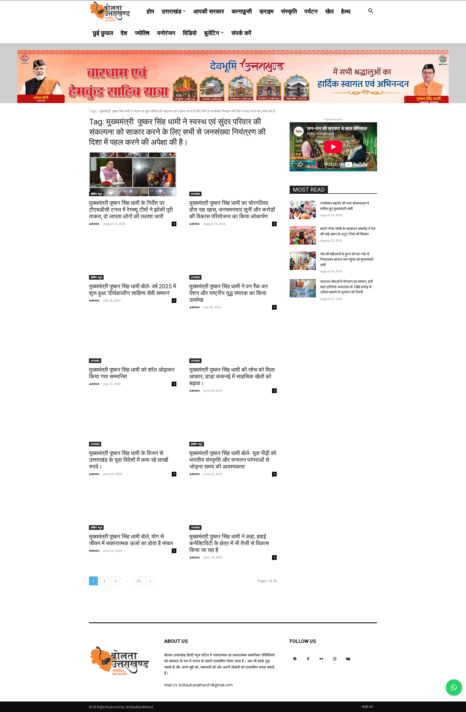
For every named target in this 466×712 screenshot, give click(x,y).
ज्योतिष (142, 33)
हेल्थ (346, 11)
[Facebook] (308, 658)
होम (150, 11)
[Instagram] (335, 658)
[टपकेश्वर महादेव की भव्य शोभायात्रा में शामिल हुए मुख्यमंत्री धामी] (303, 210)
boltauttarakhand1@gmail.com (206, 684)
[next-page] (150, 581)
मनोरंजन (166, 33)
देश (124, 33)
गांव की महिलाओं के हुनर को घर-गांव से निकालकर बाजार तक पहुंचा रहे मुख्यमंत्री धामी (346, 259)
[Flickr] (321, 658)
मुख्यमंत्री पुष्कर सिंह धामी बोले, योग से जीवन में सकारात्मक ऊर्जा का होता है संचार (131, 540)
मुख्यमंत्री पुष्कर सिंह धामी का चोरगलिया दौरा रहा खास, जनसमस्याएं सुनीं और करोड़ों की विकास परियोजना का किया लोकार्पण (232, 210)
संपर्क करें (241, 33)
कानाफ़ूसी (242, 11)
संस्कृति (289, 11)
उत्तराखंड (171, 11)
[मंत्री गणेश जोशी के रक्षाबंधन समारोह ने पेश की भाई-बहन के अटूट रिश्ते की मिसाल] (303, 235)
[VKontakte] (348, 658)
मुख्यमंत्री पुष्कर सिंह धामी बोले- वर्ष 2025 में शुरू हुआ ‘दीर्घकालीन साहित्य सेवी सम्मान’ (132, 289)
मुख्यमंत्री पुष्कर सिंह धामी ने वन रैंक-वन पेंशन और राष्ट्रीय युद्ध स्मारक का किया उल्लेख (228, 293)
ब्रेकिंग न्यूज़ (96, 194)
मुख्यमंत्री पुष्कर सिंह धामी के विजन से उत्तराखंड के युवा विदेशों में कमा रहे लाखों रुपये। (128, 460)
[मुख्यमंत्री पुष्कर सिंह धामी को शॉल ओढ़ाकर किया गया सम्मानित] (132, 341)
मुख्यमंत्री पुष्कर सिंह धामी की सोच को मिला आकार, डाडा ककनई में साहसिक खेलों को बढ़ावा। (232, 376)
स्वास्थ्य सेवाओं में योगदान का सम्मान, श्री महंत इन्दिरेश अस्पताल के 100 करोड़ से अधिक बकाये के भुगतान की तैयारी (346, 286)
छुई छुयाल (103, 33)
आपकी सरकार (208, 11)
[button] (370, 11)
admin (94, 224)
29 (138, 581)
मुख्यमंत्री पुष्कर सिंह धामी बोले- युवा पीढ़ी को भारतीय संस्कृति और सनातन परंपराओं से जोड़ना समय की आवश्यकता (232, 460)
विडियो (190, 33)
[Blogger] (295, 658)
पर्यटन (311, 11)
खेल (329, 11)
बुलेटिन (211, 33)
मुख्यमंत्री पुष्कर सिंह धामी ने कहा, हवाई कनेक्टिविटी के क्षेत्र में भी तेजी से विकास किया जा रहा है (229, 543)
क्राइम (266, 11)
